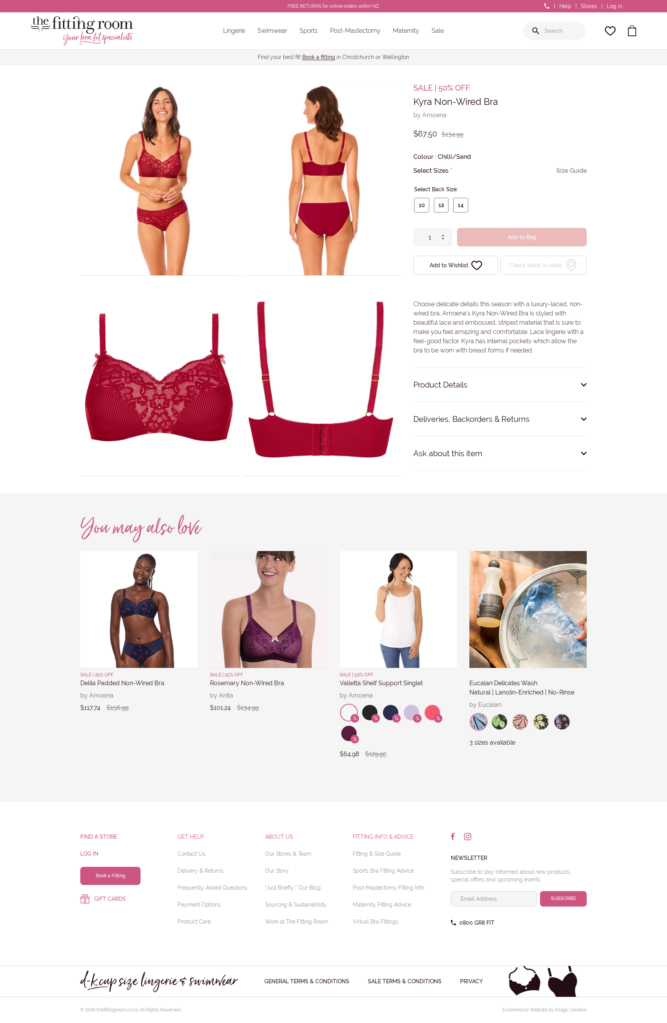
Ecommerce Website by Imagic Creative (545, 1010)
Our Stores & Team (288, 854)
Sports (309, 30)
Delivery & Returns (200, 871)
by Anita (221, 695)
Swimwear (272, 30)
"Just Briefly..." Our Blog (293, 888)
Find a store (98, 837)
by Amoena (430, 115)
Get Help (191, 837)
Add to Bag (522, 237)
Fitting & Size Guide (377, 854)
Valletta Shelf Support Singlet (381, 683)
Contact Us (191, 854)
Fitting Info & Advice (383, 837)
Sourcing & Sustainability (296, 905)
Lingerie (234, 30)
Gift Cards (110, 899)
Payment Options (199, 905)
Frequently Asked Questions (212, 888)
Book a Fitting (110, 875)
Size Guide (571, 170)
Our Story (277, 871)
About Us (279, 837)
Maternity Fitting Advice (382, 905)
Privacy (471, 981)
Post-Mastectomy (355, 30)
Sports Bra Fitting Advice (383, 871)
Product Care (194, 922)
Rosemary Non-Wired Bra (247, 683)
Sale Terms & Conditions (405, 981)
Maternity (406, 30)
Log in (614, 6)
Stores (589, 6)
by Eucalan (485, 704)
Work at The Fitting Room (296, 922)
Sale (438, 30)
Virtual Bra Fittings (375, 922)
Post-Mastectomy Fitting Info (388, 888)
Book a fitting (318, 57)
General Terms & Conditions (306, 981)
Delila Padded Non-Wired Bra (122, 683)
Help (565, 6)
